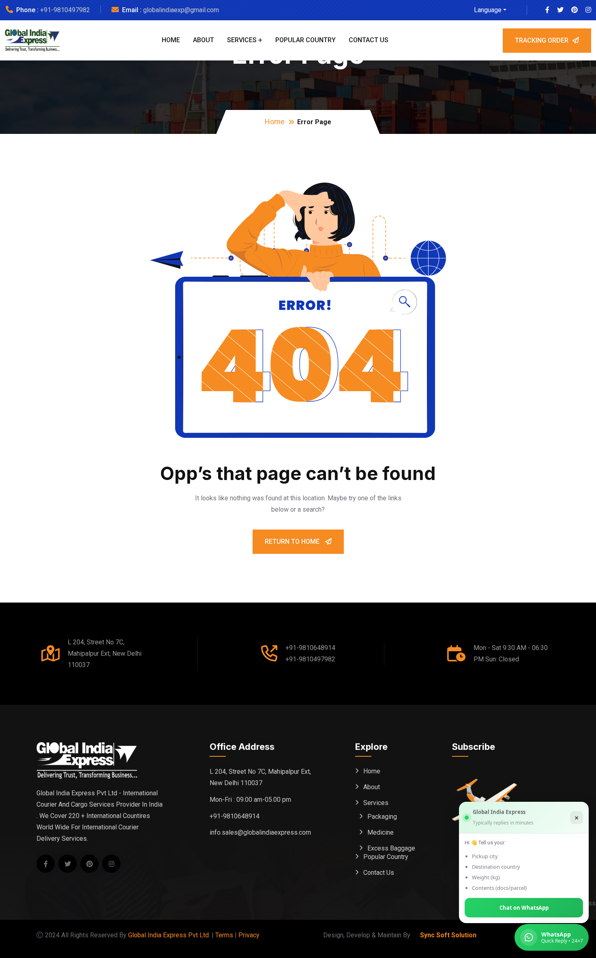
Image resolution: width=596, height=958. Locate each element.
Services (242, 40)
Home (171, 40)
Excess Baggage (391, 848)
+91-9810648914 (310, 648)
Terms (224, 935)
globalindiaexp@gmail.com (181, 10)
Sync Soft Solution (448, 935)
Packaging (382, 816)
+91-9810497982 (65, 10)
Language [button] (488, 10)
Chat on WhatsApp (524, 907)
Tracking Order (541, 40)
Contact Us (368, 40)
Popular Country (305, 40)
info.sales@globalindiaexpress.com (260, 832)
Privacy (248, 935)
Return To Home (293, 541)
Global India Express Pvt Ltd (168, 935)
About (203, 40)
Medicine (380, 832)
